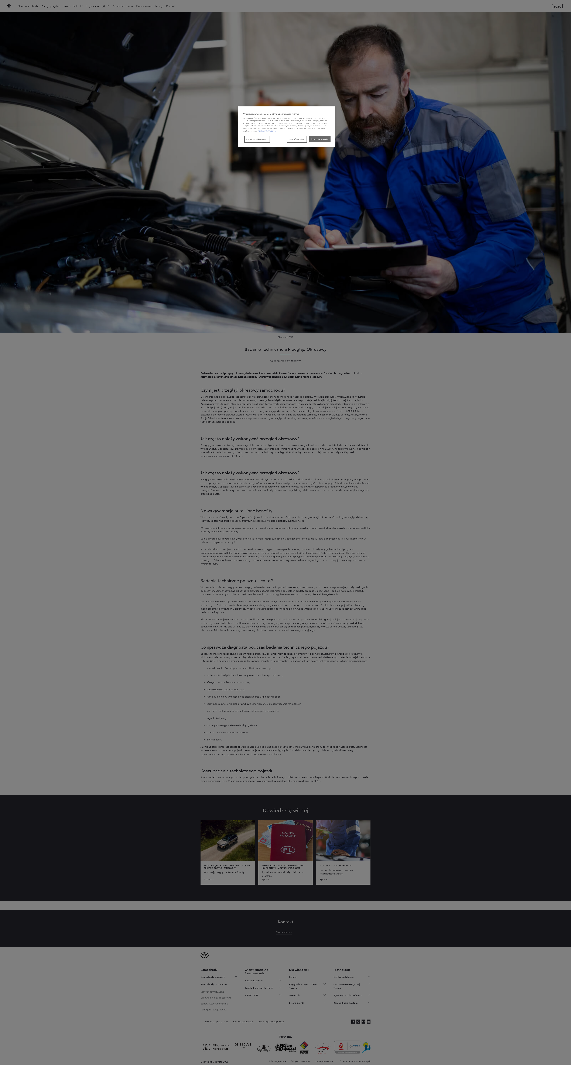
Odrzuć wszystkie (297, 139)
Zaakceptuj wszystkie (320, 139)
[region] (286, 126)
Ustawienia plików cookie (257, 139)
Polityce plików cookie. (267, 131)
